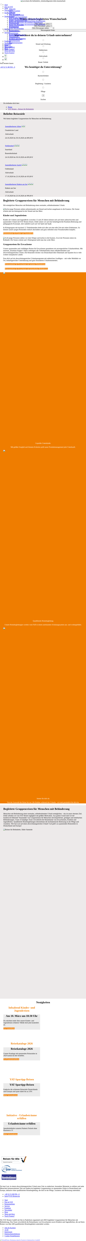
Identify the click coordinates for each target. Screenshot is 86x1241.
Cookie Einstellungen (12, 1236)
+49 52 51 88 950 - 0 (7, 67)
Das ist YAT (8, 10)
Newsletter (8, 47)
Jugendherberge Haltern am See (16, 184)
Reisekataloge (14, 31)
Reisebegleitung (14, 35)
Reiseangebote (9, 16)
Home (10, 107)
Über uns (12, 12)
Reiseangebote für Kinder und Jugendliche (18, 233)
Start (6, 8)
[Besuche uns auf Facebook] (5, 57)
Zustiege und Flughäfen (17, 39)
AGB (6, 1230)
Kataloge (7, 45)
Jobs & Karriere (14, 14)
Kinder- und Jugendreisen (18, 20)
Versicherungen (14, 41)
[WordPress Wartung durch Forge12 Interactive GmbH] (20, 1240)
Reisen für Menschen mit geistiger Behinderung (26, 22)
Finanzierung (13, 37)
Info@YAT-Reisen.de (12, 1196)
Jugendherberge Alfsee (13, 126)
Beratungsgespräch (15, 43)
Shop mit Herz (9, 51)
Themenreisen (14, 26)
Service (7, 33)
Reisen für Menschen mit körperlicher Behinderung (27, 24)
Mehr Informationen (10, 1095)
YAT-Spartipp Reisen (16, 18)
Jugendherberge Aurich (13, 165)
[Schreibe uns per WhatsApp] (5, 60)
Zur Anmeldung (9, 1028)
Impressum (8, 1232)
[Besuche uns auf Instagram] (5, 62)
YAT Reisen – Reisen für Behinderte (21, 109)
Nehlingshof (9, 146)
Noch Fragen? (9, 53)
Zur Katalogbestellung (11, 1059)
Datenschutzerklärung (12, 1234)
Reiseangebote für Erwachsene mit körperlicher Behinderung (26, 269)
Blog (6, 49)
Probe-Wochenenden (16, 28)
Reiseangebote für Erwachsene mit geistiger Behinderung (25, 264)
